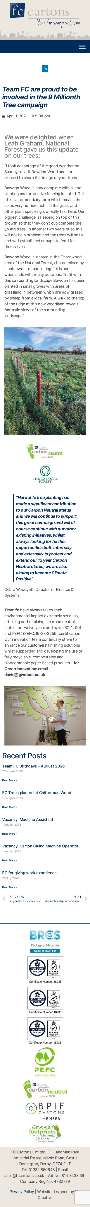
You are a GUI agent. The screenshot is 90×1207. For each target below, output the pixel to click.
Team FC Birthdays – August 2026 (33, 766)
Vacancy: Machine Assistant (27, 819)
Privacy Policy (22, 1191)
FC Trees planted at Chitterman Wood (36, 792)
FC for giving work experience (29, 873)
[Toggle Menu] (82, 47)
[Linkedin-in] (45, 68)
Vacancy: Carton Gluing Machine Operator (40, 846)
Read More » (9, 780)
